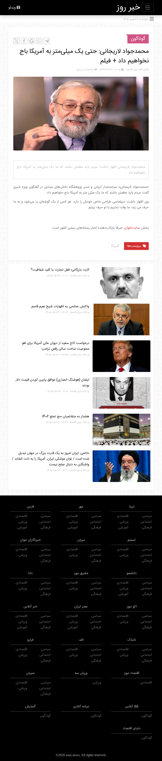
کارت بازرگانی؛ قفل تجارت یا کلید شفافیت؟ (60, 270)
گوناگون (138, 39)
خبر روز (128, 8)
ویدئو (12, 8)
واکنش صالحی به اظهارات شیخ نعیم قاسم (60, 306)
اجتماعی (146, 522)
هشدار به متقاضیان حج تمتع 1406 (65, 416)
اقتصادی (122, 516)
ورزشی (124, 522)
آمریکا (115, 246)
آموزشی (123, 527)
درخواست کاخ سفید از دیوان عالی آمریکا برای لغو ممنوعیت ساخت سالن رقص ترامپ (55, 346)
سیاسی (147, 516)
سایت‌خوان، (131, 228)
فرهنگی (147, 527)
